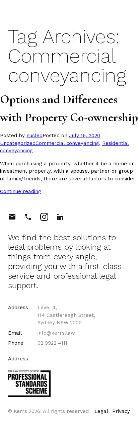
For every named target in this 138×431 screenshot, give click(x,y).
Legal (101, 411)
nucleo (34, 136)
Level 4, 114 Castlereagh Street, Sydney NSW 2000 (66, 315)
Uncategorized (18, 143)
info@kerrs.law (56, 333)
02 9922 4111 (52, 343)
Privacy (121, 411)
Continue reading (20, 191)
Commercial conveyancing (67, 143)
